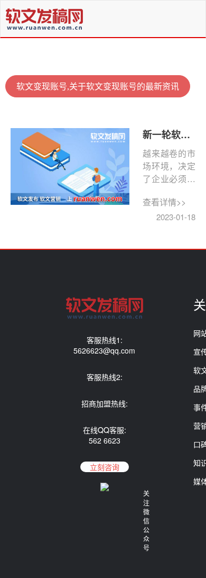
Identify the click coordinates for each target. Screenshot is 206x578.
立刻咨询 (104, 467)
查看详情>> (164, 202)
